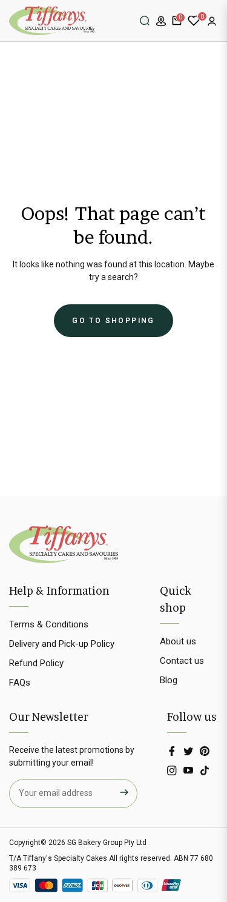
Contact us (182, 660)
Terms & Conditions (48, 624)
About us (178, 641)
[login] (212, 21)
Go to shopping (113, 320)
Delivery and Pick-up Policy (61, 643)
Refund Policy (36, 663)
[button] (144, 20)
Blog (168, 680)
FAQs (19, 682)
